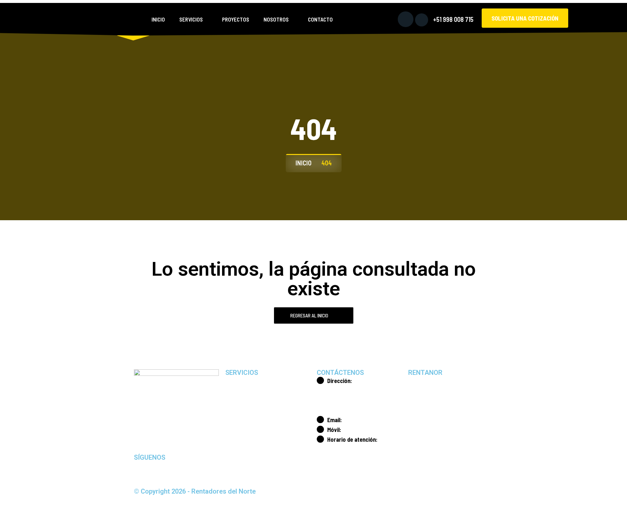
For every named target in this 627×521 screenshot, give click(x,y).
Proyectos (235, 19)
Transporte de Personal (258, 426)
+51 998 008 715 (453, 19)
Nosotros (276, 19)
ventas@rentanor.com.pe (371, 419)
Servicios (191, 19)
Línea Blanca (247, 381)
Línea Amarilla (248, 396)
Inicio (158, 19)
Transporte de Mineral (257, 411)
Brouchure (427, 396)
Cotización (428, 426)
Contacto (320, 19)
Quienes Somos (433, 381)
